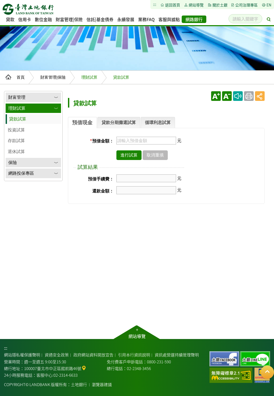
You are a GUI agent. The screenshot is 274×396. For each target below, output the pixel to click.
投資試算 (16, 130)
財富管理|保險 (53, 77)
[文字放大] (216, 96)
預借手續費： (101, 179)
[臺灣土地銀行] (28, 11)
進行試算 (129, 155)
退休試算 (16, 151)
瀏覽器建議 (102, 384)
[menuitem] (10, 19)
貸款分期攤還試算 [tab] (119, 122)
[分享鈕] (260, 96)
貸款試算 (17, 119)
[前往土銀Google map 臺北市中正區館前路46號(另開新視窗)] (84, 367)
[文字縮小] (227, 96)
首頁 (21, 77)
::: (5, 348)
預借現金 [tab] (82, 122)
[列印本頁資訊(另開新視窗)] (249, 96)
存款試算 (16, 140)
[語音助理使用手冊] (238, 96)
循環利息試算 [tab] (158, 122)
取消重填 (155, 155)
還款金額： (103, 191)
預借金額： (102, 141)
